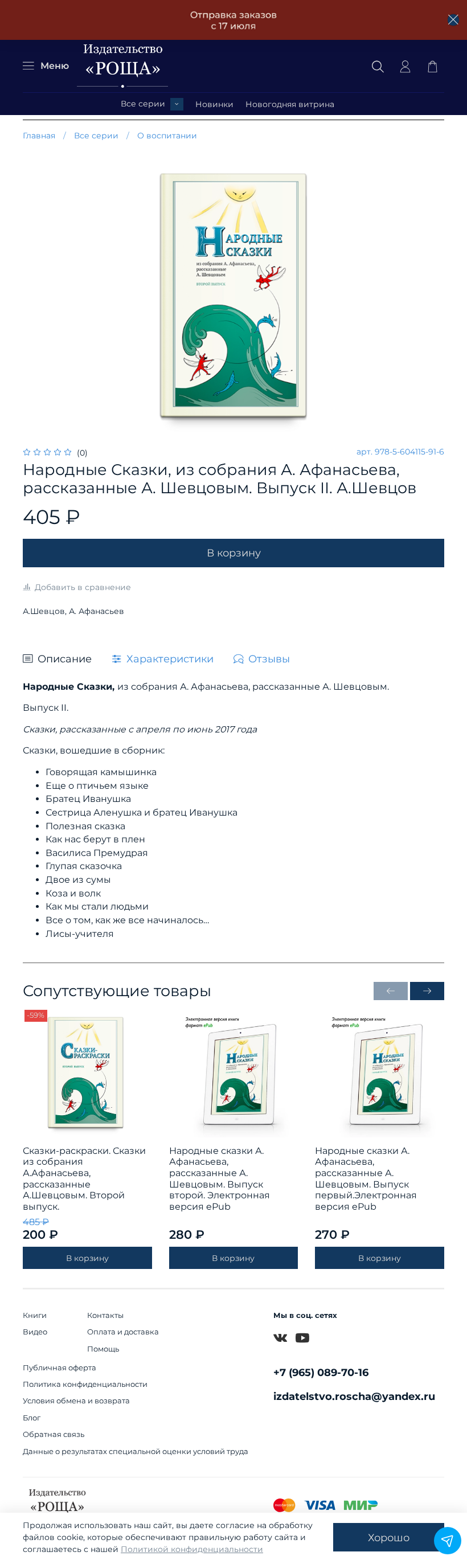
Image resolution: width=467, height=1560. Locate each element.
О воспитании (167, 135)
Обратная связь (53, 1434)
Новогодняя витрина (289, 104)
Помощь (103, 1349)
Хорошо (388, 1537)
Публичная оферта (59, 1368)
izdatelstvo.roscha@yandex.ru (354, 1396)
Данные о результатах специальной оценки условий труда (135, 1451)
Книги (35, 1315)
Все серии (143, 104)
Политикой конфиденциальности (192, 1549)
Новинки (214, 104)
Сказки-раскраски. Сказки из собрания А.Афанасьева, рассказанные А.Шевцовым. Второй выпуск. (84, 1178)
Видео (35, 1332)
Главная (39, 135)
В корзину (87, 1257)
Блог (31, 1418)
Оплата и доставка (123, 1332)
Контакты (105, 1315)
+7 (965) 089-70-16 (320, 1372)
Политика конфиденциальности (85, 1384)
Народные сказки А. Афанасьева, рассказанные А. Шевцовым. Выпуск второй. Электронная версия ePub (219, 1178)
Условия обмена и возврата (76, 1401)
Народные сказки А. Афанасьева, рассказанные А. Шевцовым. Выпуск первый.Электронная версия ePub (366, 1178)
